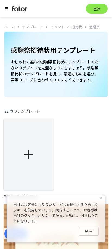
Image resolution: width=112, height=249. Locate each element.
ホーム (9, 26)
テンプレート (32, 26)
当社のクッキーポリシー (32, 215)
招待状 (76, 26)
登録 (96, 8)
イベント (57, 26)
